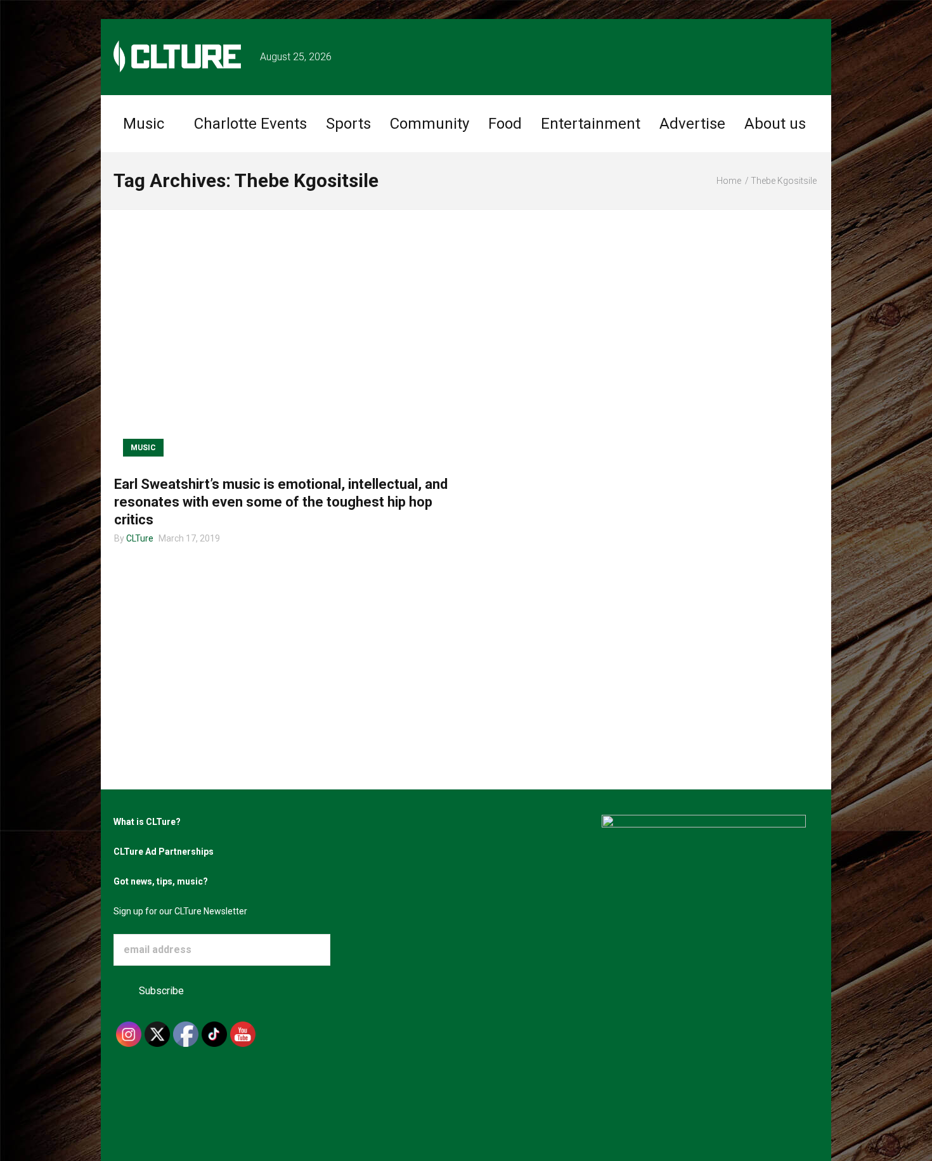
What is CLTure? (147, 822)
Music (143, 124)
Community (429, 124)
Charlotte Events (250, 124)
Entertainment (590, 124)
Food (505, 124)
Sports (348, 124)
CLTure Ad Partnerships (163, 851)
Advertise (692, 124)
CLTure (139, 538)
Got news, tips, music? (160, 881)
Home (728, 181)
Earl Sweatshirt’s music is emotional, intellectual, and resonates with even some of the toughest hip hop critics (281, 502)
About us (775, 124)
